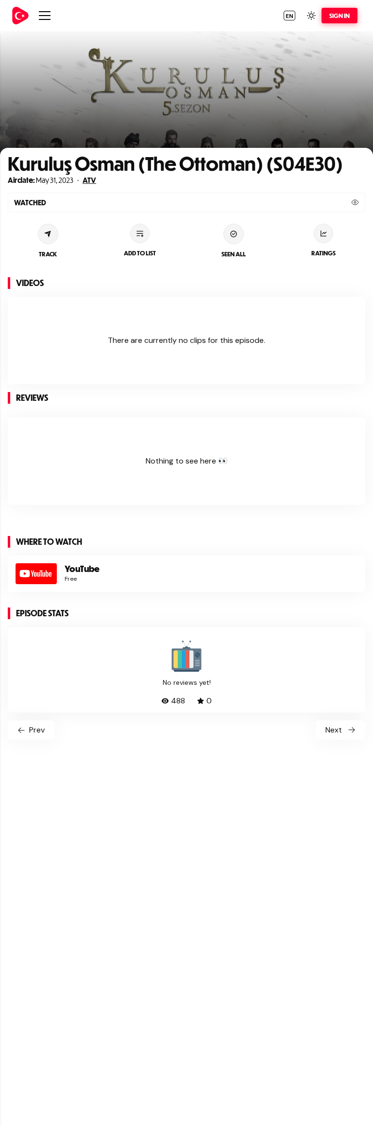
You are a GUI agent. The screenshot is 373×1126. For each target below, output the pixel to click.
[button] (289, 15)
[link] (20, 15)
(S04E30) (303, 163)
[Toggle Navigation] (45, 15)
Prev (37, 730)
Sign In (339, 15)
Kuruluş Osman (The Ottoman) (135, 163)
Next (333, 730)
